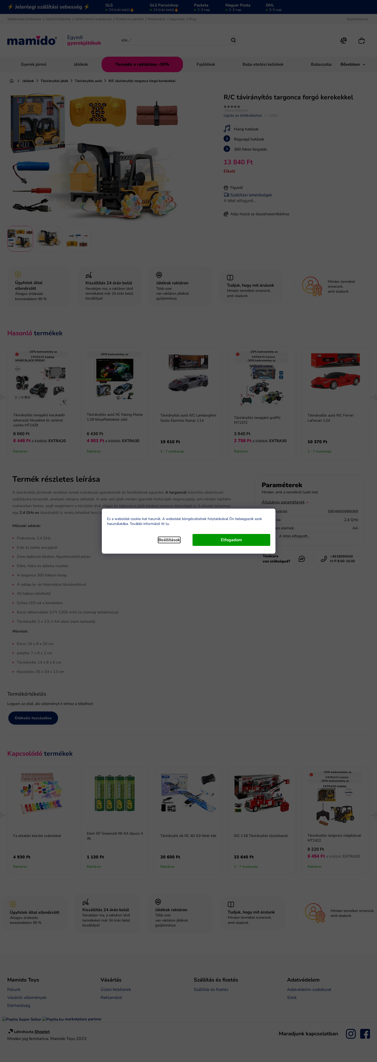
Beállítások (169, 540)
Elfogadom (231, 540)
